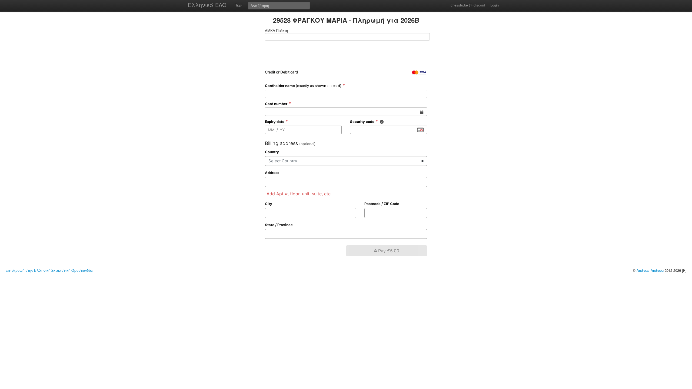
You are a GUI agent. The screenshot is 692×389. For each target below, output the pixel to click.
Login (494, 5)
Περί (238, 5)
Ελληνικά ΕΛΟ (207, 5)
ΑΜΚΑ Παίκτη (276, 30)
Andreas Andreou (650, 270)
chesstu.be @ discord (468, 5)
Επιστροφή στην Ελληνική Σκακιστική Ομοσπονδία (49, 270)
